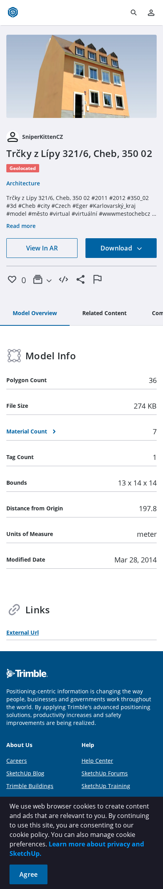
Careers (16, 760)
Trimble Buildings (29, 786)
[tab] (35, 313)
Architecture (23, 183)
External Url (22, 632)
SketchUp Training (106, 786)
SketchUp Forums (105, 773)
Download (117, 248)
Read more (21, 226)
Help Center (97, 760)
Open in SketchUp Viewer (81, 76)
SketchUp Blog (25, 773)
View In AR (42, 248)
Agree (28, 874)
